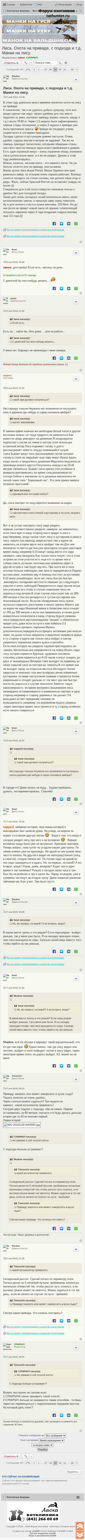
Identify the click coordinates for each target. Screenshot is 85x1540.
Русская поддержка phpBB (43, 1533)
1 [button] (38, 69)
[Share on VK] (68, 223)
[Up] (80, 1526)
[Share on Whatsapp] (76, 223)
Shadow (16, 76)
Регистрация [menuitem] (65, 4)
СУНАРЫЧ (32, 57)
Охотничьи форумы (18, 1497)
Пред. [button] (34, 70)
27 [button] (46, 69)
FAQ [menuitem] (39, 4)
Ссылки (11, 4)
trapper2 (7, 375)
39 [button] (72, 69)
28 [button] (50, 69)
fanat (14, 249)
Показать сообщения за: (32, 1435)
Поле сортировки (29, 1440)
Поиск (60, 62)
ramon (21, 57)
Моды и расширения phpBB (42, 1535)
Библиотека (26, 4)
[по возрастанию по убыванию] (42, 1445)
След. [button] (77, 70)
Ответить (10, 63)
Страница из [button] (28, 70)
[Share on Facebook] (54, 223)
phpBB (35, 1531)
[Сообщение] (4, 97)
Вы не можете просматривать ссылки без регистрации (35, 229)
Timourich (17, 1076)
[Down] (80, 1535)
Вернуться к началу (81, 242)
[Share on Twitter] (61, 223)
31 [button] (65, 69)
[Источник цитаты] (10, 322)
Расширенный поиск (66, 62)
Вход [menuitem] (79, 4)
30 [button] (60, 69)
